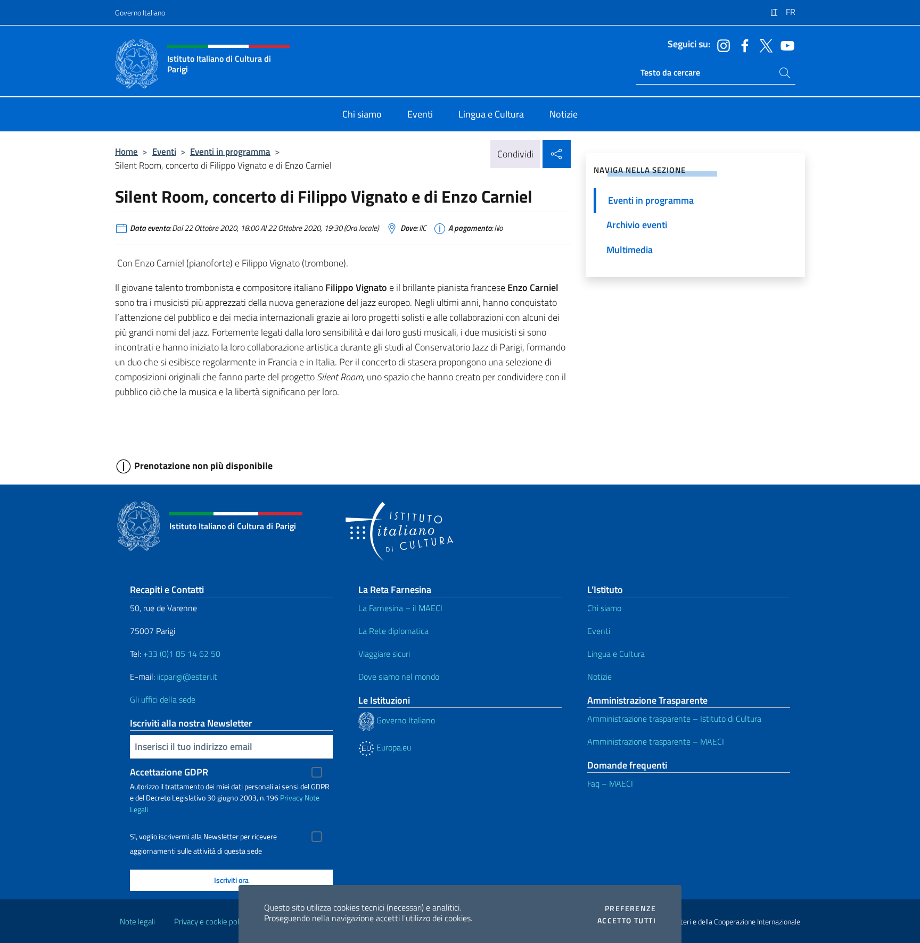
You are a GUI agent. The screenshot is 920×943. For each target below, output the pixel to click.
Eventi (164, 151)
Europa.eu (392, 747)
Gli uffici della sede (162, 699)
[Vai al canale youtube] (784, 44)
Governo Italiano (140, 12)
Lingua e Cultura (616, 653)
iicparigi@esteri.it (187, 676)
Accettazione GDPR (169, 772)
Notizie (599, 676)
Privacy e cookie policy (211, 921)
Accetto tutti (626, 920)
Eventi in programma (230, 151)
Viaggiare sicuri (384, 653)
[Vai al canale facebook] (742, 44)
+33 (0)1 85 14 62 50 (181, 653)
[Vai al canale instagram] (721, 44)
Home (126, 151)
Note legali (137, 921)
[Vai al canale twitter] (763, 44)
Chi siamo (604, 608)
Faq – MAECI (610, 783)
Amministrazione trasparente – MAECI (655, 741)
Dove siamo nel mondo (398, 676)
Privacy (291, 797)
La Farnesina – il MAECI (400, 608)
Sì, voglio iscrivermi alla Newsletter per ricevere (203, 836)
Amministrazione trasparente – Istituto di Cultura (674, 718)
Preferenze (630, 908)
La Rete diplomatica (393, 630)
